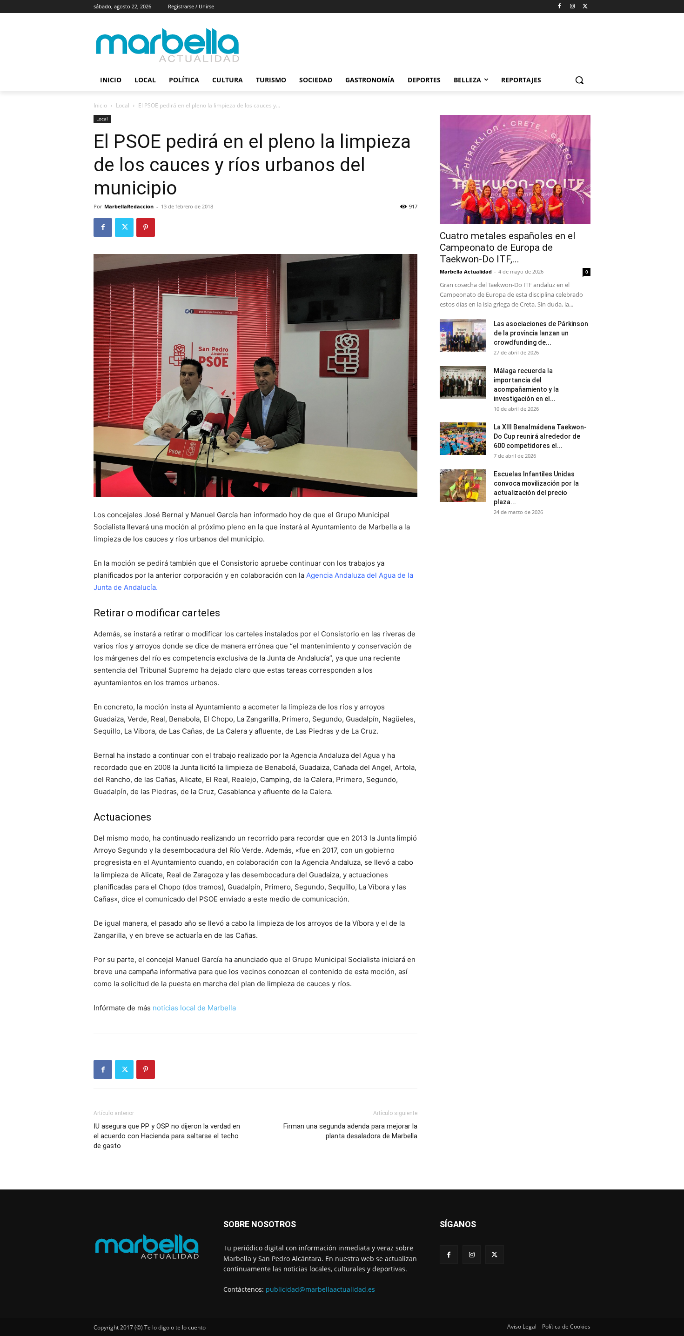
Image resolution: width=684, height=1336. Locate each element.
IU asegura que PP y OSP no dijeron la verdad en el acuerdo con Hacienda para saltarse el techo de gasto (167, 1136)
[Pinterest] (145, 227)
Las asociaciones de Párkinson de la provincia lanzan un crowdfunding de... (541, 333)
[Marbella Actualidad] (168, 45)
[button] (579, 80)
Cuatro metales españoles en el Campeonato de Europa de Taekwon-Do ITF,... (508, 247)
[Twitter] (585, 6)
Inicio (100, 105)
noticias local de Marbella (194, 1007)
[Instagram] (572, 6)
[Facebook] (559, 6)
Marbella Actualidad (466, 271)
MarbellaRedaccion (129, 206)
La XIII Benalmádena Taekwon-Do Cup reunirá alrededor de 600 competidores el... (540, 436)
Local (122, 105)
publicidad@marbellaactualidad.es (320, 1289)
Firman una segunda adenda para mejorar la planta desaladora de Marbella (350, 1131)
